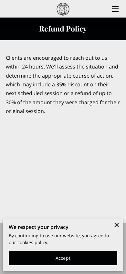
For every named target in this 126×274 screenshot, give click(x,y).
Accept (63, 258)
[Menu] (115, 9)
